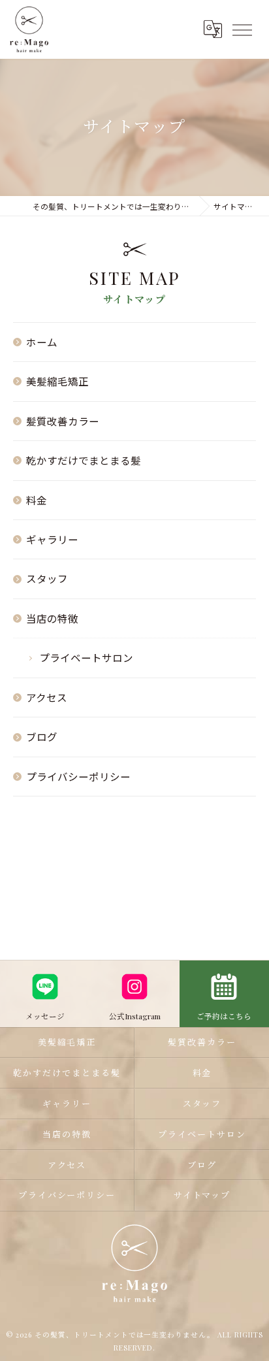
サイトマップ (202, 1194)
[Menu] (242, 28)
